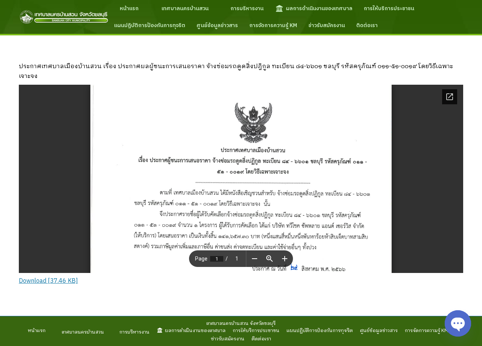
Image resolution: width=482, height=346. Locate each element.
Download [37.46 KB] (48, 281)
